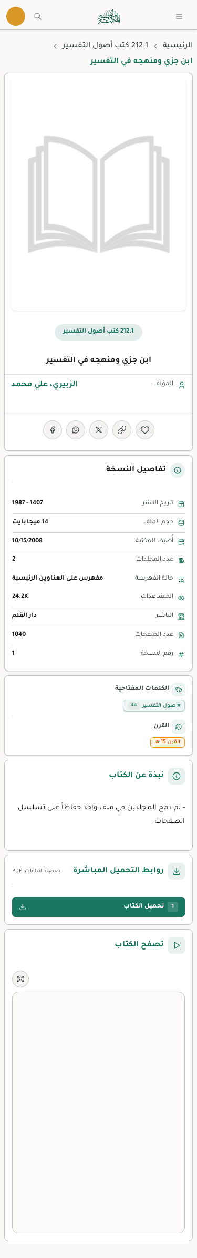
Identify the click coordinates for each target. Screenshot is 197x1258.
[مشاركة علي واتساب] (75, 429)
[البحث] (37, 16)
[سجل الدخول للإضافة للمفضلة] (145, 429)
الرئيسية (178, 46)
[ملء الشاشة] (20, 979)
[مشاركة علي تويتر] (98, 429)
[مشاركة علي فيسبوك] (52, 429)
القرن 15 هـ (167, 742)
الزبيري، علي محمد (44, 385)
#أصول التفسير (155, 706)
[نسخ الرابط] (121, 429)
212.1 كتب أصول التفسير (105, 46)
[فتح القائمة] (179, 16)
